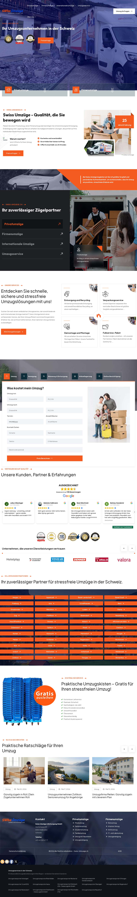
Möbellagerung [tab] (85, 376)
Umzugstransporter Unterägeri (18, 878)
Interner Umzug (113, 826)
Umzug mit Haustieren (83, 837)
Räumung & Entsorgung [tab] (57, 376)
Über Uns (30, 17)
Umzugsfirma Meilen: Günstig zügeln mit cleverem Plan (68, 796)
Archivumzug (112, 830)
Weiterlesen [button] (75, 520)
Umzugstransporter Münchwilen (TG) (67, 891)
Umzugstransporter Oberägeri (92, 884)
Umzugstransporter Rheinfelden (43, 878)
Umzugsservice (84, 6)
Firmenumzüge (47, 6)
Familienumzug (80, 833)
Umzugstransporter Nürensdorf (18, 890)
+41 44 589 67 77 (41, 840)
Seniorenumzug (81, 826)
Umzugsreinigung (81, 840)
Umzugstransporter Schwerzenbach (88, 879)
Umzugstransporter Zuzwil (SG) (18, 884)
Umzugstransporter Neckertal (67, 878)
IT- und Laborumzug (115, 833)
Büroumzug (112, 823)
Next (132, 548)
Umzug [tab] (14, 376)
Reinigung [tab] (32, 376)
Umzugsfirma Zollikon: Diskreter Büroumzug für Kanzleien (109, 796)
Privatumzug (79, 823)
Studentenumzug (81, 830)
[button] (134, 512)
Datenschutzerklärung (17, 851)
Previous (124, 548)
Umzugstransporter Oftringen (116, 878)
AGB (120, 851)
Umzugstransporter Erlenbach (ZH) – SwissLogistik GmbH (67, 885)
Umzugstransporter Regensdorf (117, 884)
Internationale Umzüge (65, 6)
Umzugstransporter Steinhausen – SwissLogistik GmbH (43, 891)
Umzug (7, 789)
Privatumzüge (32, 6)
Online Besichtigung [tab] (112, 376)
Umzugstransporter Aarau (41, 884)
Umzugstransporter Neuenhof (92, 890)
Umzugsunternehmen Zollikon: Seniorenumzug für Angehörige (21, 796)
